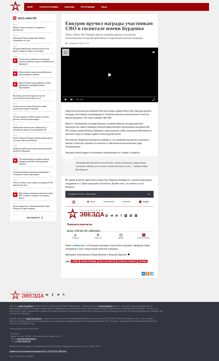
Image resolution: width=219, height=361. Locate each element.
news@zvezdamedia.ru (26, 339)
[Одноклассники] (147, 273)
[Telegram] (152, 273)
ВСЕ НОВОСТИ (33, 218)
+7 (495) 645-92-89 (23, 341)
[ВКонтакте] (143, 273)
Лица (104, 7)
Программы (88, 7)
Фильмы (69, 7)
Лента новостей (27, 18)
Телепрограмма (48, 7)
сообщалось (78, 245)
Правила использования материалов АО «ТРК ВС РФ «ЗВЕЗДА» (38, 351)
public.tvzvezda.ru (25, 306)
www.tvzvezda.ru (105, 306)
